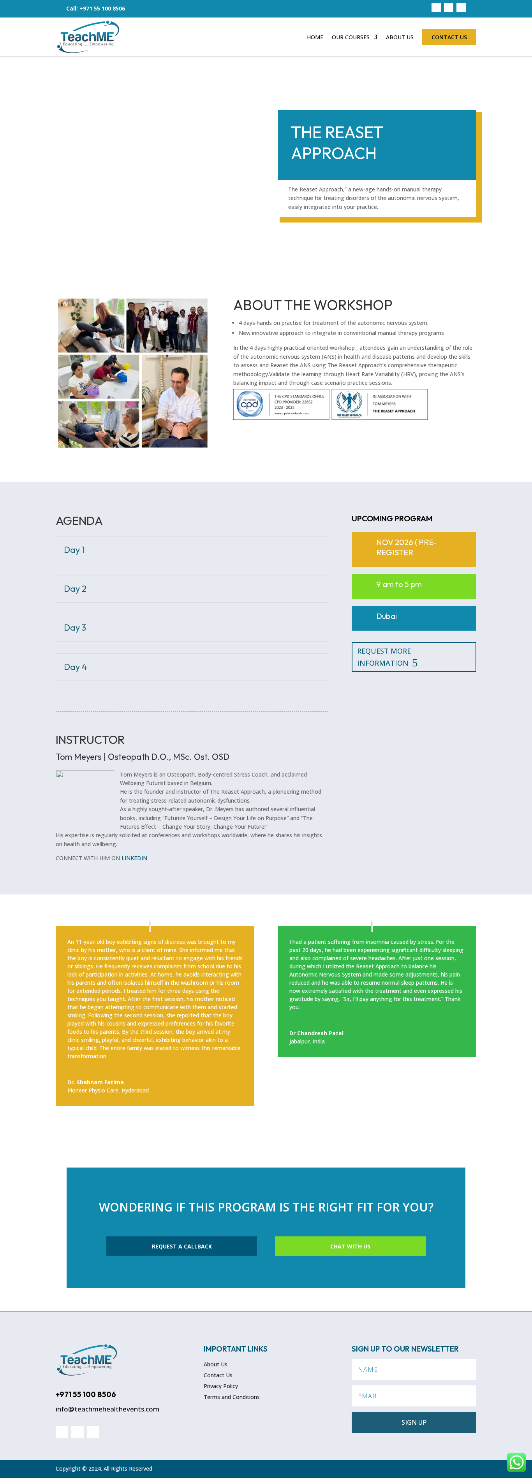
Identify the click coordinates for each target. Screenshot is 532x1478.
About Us (215, 1364)
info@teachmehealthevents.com (107, 1408)
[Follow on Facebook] (436, 7)
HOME (315, 37)
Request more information (384, 657)
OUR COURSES (351, 37)
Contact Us (218, 1375)
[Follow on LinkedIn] (461, 7)
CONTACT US (449, 37)
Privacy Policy (221, 1386)
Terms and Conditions (232, 1397)
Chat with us (350, 1246)
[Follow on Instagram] (448, 7)
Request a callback (182, 1246)
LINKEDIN (134, 858)
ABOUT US (400, 37)
